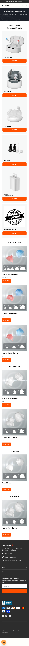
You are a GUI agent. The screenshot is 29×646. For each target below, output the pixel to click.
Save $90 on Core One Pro (12, 1)
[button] (2, 5)
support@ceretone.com (10, 557)
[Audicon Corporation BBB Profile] (7, 603)
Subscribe (14, 591)
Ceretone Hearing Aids (10, 626)
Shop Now (20, 1)
